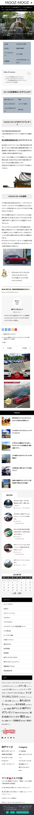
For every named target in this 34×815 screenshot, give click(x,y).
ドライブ (10, 693)
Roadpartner (5, 760)
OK (7, 812)
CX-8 (17, 683)
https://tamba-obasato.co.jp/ (10, 292)
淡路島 (9, 709)
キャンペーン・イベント (9, 613)
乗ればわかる (7, 644)
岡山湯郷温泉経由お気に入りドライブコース (17, 80)
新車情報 (6, 653)
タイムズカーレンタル (7, 757)
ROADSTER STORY (19, 523)
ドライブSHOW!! (26, 508)
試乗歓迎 (17, 720)
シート (18, 689)
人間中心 (6, 704)
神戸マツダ (17, 708)
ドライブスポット (19, 693)
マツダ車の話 (7, 631)
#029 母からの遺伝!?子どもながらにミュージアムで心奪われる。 (22, 516)
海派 (5, 708)
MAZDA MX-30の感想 (11, 82)
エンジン (28, 686)
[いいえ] (32, 809)
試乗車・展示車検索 (7, 754)
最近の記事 (9, 495)
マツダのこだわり (10, 696)
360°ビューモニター (7, 682)
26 (8, 590)
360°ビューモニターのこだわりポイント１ (13, 802)
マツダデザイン (23, 697)
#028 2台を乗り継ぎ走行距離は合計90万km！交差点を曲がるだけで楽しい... (22, 532)
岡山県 (8, 35)
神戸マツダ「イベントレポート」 (11, 662)
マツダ (28, 693)
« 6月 (14, 593)
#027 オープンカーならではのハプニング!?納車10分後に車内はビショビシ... (22, 547)
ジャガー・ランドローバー (8, 764)
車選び (29, 721)
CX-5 (13, 683)
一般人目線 (7, 701)
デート (25, 689)
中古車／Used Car (9, 639)
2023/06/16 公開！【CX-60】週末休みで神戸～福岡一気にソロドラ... (22, 503)
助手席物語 (7, 648)
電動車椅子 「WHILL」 (9, 666)
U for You (16, 686)
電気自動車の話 (8, 670)
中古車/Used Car (15, 701)
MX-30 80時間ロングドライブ (10, 34)
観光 (4, 342)
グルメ (14, 689)
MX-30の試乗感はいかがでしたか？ (14, 77)
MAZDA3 (6, 686)
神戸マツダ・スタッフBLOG (11, 657)
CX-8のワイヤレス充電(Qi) (9, 798)
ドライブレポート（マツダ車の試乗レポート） (15, 626)
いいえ (12, 812)
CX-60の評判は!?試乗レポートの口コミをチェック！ (16, 787)
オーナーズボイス (8, 604)
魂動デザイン (8, 724)
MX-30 (11, 686)
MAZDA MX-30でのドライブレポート (15, 78)
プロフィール (16, 312)
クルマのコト (7, 617)
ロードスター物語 (8, 635)
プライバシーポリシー (22, 812)
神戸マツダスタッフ (11, 334)
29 (21, 590)
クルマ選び (9, 689)
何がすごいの (12, 704)
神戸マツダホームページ (8, 751)
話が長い (23, 721)
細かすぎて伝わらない (22, 713)
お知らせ (24, 565)
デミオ (21, 689)
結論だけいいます (12, 716)
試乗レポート (9, 721)
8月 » (20, 593)
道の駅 (3, 724)
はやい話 (22, 686)
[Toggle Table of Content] (28, 73)
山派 (27, 704)
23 (25, 587)
